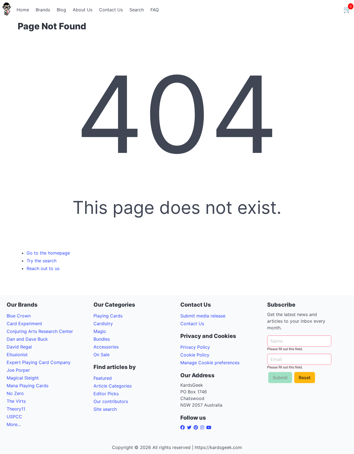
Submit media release (202, 316)
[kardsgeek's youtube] (210, 427)
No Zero (15, 393)
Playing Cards (108, 316)
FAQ (154, 9)
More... (14, 424)
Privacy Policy (195, 347)
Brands (43, 9)
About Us (82, 9)
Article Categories (112, 386)
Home (23, 9)
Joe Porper (18, 370)
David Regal (19, 347)
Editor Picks (106, 393)
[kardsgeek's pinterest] (197, 427)
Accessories (106, 347)
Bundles (101, 339)
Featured (102, 378)
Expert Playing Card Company (39, 362)
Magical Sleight (23, 378)
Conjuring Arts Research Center (40, 331)
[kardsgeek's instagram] (203, 427)
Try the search (41, 260)
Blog (61, 9)
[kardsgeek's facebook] (183, 427)
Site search (105, 409)
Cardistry (103, 323)
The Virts (16, 401)
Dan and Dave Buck (27, 339)
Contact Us (111, 9)
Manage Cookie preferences (210, 362)
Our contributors (110, 401)
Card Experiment (24, 323)
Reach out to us (43, 268)
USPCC (14, 416)
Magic (99, 331)
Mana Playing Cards (27, 385)
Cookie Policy (194, 355)
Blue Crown (19, 316)
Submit (280, 377)
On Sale (101, 354)
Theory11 (16, 409)
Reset (305, 377)
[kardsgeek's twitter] (190, 427)
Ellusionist (17, 354)
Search (136, 9)
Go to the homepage (48, 253)
